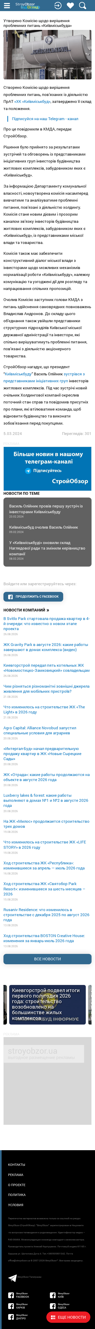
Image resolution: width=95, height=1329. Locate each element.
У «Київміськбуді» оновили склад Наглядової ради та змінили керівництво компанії (47, 550)
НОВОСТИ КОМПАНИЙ (26, 610)
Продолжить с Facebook (37, 596)
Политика (17, 1195)
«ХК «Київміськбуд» (32, 101)
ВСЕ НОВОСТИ (47, 958)
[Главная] (28, 6)
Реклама (15, 1175)
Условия (15, 1205)
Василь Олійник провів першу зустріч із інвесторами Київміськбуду (46, 510)
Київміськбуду (18, 373)
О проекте (16, 1185)
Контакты (16, 1164)
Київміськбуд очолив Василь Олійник (43, 529)
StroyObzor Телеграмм (29, 1276)
